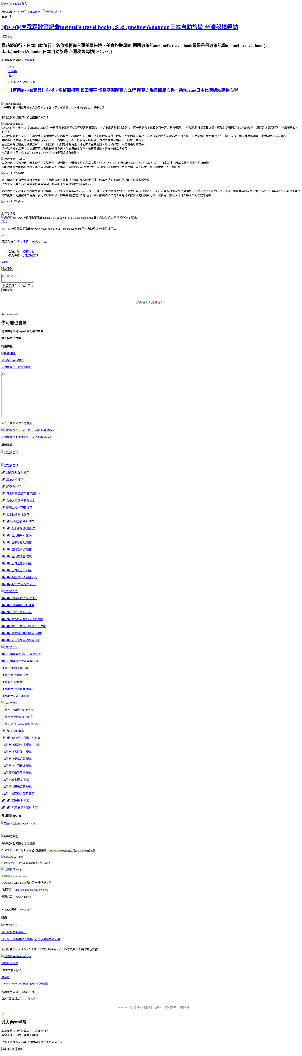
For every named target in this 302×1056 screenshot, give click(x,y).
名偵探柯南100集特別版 (16, 367)
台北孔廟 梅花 (12, 730)
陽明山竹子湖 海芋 (17, 521)
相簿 (11, 67)
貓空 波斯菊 (11, 682)
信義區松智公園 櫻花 (17, 793)
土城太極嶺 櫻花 (15, 779)
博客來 (28, 423)
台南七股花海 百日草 (17, 716)
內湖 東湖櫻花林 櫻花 (19, 807)
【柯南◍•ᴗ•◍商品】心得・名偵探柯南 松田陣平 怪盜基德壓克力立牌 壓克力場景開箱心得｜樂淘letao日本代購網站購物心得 (123, 90)
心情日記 (28, 251)
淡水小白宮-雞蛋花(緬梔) (21, 633)
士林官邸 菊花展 (14, 668)
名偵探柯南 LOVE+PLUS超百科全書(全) (26, 437)
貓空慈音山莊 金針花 (21, 654)
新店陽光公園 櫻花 (16, 786)
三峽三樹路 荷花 (16, 612)
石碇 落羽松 (15, 696)
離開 (20, 1049)
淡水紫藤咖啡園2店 (18, 528)
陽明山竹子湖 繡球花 (19, 598)
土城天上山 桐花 (16, 570)
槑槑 (4, 221)
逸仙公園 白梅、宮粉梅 (20, 737)
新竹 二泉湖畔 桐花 (18, 584)
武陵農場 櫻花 (15, 800)
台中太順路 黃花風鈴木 (18, 500)
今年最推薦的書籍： (14, 932)
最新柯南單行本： (12, 360)
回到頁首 (6, 998)
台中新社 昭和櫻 (16, 542)
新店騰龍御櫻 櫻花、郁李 (20, 744)
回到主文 (17, 998)
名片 (11, 75)
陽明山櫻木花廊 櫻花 (16, 507)
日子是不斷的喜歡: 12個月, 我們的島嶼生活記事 (30, 939)
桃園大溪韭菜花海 (19, 661)
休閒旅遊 (30, 60)
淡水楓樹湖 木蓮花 (15, 514)
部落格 (12, 71)
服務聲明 (184, 1007)
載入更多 (7, 268)
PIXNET (125, 1007)
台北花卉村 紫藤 (16, 535)
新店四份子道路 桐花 (19, 577)
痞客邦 (21, 241)
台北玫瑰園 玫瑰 (16, 556)
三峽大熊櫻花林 (13, 479)
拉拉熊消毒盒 (9, 963)
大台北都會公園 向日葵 (20, 640)
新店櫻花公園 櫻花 (16, 758)
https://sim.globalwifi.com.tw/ (32, 889)
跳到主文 (7, 36)
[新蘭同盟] (8, 823)
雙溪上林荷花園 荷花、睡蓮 (23, 626)
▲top (4, 261)
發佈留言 (7, 290)
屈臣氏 (5, 977)
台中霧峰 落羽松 (17, 689)
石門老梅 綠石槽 (16, 549)
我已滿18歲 (8, 1049)
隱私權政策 (170, 1007)
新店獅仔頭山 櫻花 (16, 751)
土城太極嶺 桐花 (16, 563)
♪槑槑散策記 (30, 255)
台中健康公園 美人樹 (17, 709)
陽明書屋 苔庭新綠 (17, 605)
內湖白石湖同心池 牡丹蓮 (22, 619)
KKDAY (24, 909)
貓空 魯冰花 (11, 486)
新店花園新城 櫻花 (16, 765)
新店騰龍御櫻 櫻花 (15, 472)
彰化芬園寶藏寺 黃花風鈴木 (21, 493)
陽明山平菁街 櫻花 (16, 772)
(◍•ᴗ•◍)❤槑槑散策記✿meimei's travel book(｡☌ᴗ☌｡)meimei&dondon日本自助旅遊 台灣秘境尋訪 (119, 27)
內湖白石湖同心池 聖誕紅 (20, 723)
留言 (28, 241)
